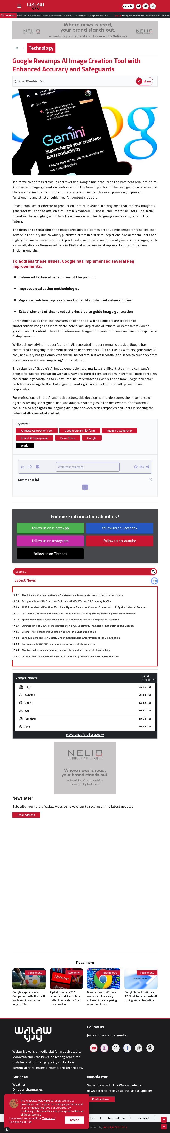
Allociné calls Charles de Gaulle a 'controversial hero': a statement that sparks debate (72, 595)
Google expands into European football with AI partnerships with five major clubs (28, 998)
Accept (74, 1120)
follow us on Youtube (119, 540)
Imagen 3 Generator (119, 430)
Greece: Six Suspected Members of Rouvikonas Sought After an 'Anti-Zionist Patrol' (71, 662)
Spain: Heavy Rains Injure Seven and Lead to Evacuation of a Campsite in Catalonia (70, 619)
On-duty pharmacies (27, 1089)
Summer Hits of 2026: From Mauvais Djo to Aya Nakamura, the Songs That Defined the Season (78, 625)
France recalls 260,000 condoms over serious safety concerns (58, 644)
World (24, 445)
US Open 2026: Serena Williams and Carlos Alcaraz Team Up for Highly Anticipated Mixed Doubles (79, 613)
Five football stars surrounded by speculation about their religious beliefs (66, 650)
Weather (19, 1084)
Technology (41, 48)
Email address (26, 815)
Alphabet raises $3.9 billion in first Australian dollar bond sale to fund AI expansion (65, 998)
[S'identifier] (145, 6)
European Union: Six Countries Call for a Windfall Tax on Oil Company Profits (66, 601)
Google (91, 438)
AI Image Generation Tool (36, 430)
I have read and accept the (32, 1120)
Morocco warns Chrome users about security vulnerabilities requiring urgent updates (102, 998)
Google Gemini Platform (80, 430)
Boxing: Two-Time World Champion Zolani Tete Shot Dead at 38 (59, 631)
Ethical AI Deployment (34, 438)
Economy (74, 972)
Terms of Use (116, 1118)
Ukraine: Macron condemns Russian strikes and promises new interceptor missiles (70, 656)
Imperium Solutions (115, 1127)
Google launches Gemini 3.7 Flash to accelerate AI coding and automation (140, 996)
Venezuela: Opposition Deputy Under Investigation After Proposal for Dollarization (71, 637)
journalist (143, 1118)
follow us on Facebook (119, 527)
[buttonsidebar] (19, 6)
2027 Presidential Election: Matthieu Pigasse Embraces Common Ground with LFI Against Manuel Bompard (84, 607)
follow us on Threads (50, 553)
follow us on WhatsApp (50, 527)
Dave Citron (67, 438)
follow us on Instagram (50, 540)
